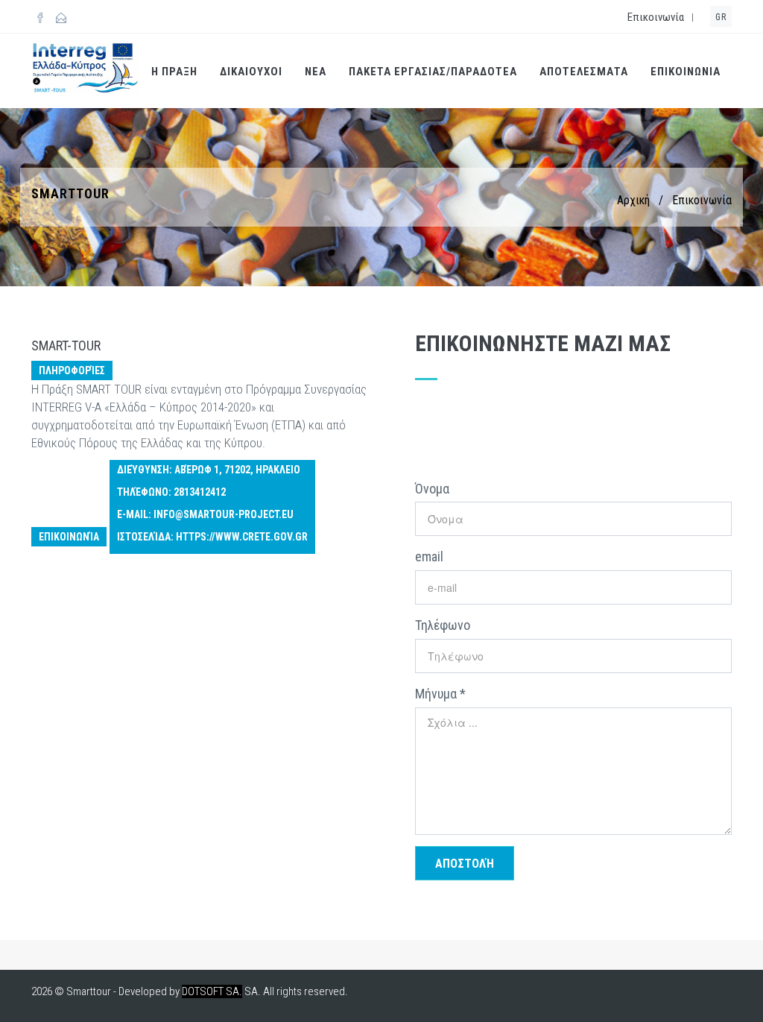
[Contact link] (61, 19)
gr (720, 17)
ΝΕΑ (315, 71)
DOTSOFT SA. (212, 991)
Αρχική (633, 200)
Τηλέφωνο (442, 625)
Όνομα (432, 488)
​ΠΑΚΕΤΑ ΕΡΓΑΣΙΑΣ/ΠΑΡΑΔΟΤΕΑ (433, 71)
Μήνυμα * (440, 693)
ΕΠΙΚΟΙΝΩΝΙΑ (685, 71)
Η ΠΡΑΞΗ (174, 71)
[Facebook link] (40, 19)
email (429, 556)
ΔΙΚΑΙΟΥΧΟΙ (251, 71)
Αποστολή (464, 864)
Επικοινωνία (655, 17)
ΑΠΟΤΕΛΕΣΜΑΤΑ (583, 71)
